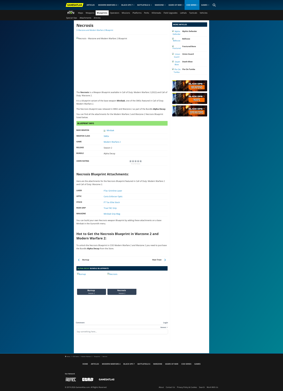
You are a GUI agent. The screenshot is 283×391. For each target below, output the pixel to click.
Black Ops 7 (127, 5)
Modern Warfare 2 (112, 142)
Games (204, 5)
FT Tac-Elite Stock (112, 202)
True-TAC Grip (110, 208)
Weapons (90, 12)
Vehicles (203, 12)
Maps (80, 12)
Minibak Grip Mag (112, 213)
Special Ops (71, 17)
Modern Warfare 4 (107, 5)
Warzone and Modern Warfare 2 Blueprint (95, 30)
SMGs (106, 136)
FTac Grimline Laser (113, 190)
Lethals (183, 12)
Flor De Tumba (188, 69)
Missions (126, 12)
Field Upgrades (171, 12)
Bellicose (186, 39)
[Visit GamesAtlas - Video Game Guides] (107, 379)
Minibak (110, 130)
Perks (146, 12)
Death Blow (187, 61)
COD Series (191, 5)
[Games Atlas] (75, 5)
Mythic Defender (189, 31)
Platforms (137, 12)
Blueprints (102, 12)
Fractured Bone (189, 46)
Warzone (159, 5)
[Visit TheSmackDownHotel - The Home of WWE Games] (71, 379)
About (161, 387)
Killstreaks (156, 12)
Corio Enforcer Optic (113, 196)
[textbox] (122, 332)
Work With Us (212, 387)
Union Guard (188, 54)
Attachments (85, 17)
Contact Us (170, 387)
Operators (114, 12)
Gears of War (175, 5)
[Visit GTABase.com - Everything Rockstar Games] (88, 379)
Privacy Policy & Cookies (187, 387)
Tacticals (193, 12)
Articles (91, 5)
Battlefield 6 (143, 5)
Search (202, 387)
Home (85, 364)
